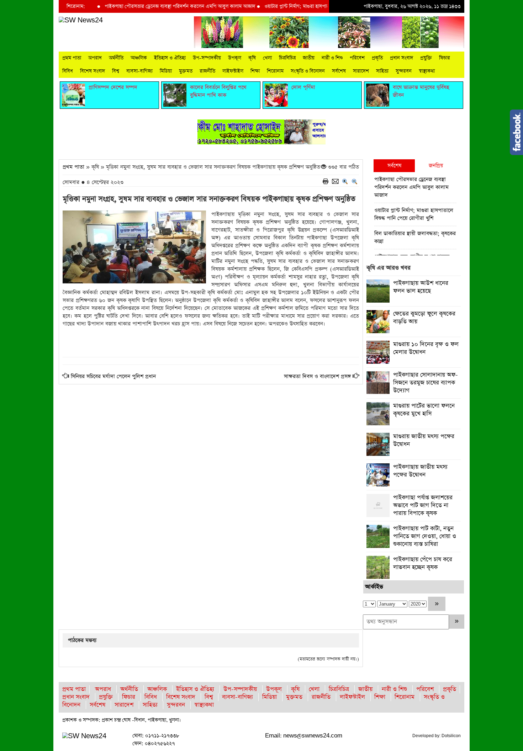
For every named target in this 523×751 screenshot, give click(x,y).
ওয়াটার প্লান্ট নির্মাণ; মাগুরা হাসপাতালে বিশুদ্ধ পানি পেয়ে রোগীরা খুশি (311, 6)
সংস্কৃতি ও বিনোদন (308, 71)
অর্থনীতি (116, 58)
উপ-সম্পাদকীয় (207, 58)
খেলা (267, 58)
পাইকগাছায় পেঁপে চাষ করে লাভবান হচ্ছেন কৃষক (422, 563)
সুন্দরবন (404, 71)
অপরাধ (95, 58)
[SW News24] (81, 20)
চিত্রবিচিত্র (287, 58)
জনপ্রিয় (436, 165)
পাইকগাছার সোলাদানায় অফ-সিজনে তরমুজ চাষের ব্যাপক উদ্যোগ (425, 383)
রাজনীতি (207, 71)
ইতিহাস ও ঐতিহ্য (170, 58)
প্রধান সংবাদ (401, 58)
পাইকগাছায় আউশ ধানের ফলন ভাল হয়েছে (420, 287)
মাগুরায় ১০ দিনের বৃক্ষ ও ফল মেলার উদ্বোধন (426, 348)
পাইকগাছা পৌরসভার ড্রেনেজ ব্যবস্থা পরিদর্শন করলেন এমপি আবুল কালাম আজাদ (164, 6)
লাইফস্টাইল (232, 71)
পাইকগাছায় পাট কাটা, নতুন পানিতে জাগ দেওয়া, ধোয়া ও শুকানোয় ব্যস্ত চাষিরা (424, 536)
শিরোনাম (275, 71)
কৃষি (252, 58)
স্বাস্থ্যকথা (427, 71)
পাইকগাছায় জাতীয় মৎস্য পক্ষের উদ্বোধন (420, 471)
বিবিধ (67, 71)
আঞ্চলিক (139, 58)
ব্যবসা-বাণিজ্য (139, 71)
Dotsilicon (451, 735)
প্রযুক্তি (426, 58)
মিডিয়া (166, 71)
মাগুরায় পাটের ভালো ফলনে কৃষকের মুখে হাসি (424, 410)
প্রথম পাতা (71, 58)
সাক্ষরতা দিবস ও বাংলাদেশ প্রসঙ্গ (317, 376)
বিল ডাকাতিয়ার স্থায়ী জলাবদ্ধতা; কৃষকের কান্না (415, 237)
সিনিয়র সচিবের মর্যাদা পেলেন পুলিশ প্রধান (113, 376)
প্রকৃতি (377, 58)
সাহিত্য (382, 71)
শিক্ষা (255, 71)
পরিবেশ (357, 58)
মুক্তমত (185, 71)
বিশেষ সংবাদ (92, 71)
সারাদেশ (361, 71)
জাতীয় (309, 58)
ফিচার (444, 58)
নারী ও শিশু (332, 58)
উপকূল (234, 58)
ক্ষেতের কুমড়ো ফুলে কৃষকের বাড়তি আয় (424, 318)
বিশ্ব (115, 71)
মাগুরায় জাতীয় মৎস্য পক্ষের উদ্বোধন (423, 440)
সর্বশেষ (339, 71)
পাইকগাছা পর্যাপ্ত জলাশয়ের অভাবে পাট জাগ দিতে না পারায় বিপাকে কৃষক (423, 505)
